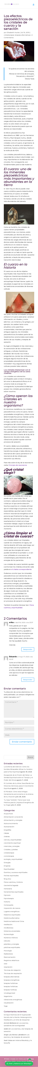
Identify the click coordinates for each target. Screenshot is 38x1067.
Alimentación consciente (13, 817)
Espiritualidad (9, 869)
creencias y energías (12, 846)
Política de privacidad (22, 1051)
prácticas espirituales (12, 947)
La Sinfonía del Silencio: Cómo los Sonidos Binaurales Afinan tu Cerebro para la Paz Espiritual (18, 769)
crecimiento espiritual (12, 843)
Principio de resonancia (18, 465)
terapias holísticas (11, 983)
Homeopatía (8, 905)
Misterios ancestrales (12, 931)
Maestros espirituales (12, 915)
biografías (7, 830)
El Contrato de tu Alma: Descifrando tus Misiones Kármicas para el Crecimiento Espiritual (19, 785)
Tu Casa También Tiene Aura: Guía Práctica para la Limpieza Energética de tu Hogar (19, 802)
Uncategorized (9, 993)
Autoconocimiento (11, 823)
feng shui (7, 879)
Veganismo (8, 996)
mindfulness (8, 928)
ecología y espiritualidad (13, 859)
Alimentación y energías (13, 820)
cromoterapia (9, 856)
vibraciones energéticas (13, 1000)
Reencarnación (9, 957)
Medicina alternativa (11, 918)
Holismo (7, 902)
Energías (7, 863)
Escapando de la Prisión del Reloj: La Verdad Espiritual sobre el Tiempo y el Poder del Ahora (18, 777)
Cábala (6, 833)
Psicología (8, 951)
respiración (8, 967)
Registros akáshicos (11, 960)
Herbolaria (8, 889)
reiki (5, 964)
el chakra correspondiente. (21, 569)
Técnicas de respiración (13, 973)
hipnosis (7, 895)
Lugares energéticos (12, 911)
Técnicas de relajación (12, 970)
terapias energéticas (11, 980)
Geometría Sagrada (11, 885)
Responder (27, 649)
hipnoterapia (9, 898)
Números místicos (11, 938)
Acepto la (19, 1051)
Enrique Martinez (10, 1015)
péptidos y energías (11, 944)
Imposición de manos (12, 908)
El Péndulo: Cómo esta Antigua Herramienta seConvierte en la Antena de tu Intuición (18, 794)
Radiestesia (8, 954)
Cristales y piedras (11, 850)
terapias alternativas (22, 35)
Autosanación (9, 827)
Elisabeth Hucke (13, 32)
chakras (7, 836)
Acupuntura (8, 814)
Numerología (9, 934)
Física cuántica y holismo (13, 882)
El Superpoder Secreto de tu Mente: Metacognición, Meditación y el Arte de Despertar (18, 1017)
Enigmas (7, 866)
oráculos (7, 941)
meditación (8, 924)
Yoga (5, 1006)
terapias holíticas (10, 990)
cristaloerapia (9, 35)
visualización (9, 1003)
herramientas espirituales (13, 892)
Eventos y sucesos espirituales (15, 872)
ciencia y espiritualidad (12, 840)
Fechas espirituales (11, 876)
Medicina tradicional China (14, 921)
